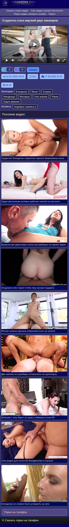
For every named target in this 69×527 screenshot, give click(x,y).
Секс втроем (40, 96)
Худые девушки (11, 101)
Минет (35, 91)
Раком (55, 96)
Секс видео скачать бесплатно (47, 10)
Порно (52, 14)
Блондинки (21, 91)
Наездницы (9, 96)
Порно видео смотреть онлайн (30, 14)
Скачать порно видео (17, 10)
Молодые (25, 96)
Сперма (47, 91)
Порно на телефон (15, 512)
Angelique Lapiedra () (25, 106)
